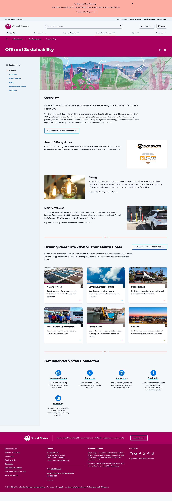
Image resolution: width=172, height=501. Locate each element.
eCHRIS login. (103, 487)
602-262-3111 (56, 469)
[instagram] (160, 50)
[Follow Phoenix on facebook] (140, 454)
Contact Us (13, 90)
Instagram (121, 378)
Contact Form (51, 460)
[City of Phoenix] (17, 26)
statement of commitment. (76, 487)
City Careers (9, 456)
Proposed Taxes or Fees (13, 468)
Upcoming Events (58, 378)
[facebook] (165, 50)
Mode (163, 26)
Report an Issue (10, 449)
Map (62, 457)
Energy (11, 82)
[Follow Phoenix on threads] (148, 454)
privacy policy (59, 487)
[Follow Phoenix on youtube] (136, 454)
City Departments (11, 475)
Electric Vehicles (15, 78)
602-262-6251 (52, 476)
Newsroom (9, 464)
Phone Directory (63, 460)
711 (51, 480)
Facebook (153, 378)
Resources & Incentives (17, 86)
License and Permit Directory (15, 471)
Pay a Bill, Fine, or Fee (12, 452)
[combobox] (84, 26)
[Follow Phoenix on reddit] (153, 454)
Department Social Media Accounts (141, 459)
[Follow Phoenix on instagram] (131, 454)
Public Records (10, 460)
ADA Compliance (113, 466)
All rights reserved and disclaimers (34, 487)
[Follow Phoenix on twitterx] (144, 454)
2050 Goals (13, 74)
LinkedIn (57, 403)
